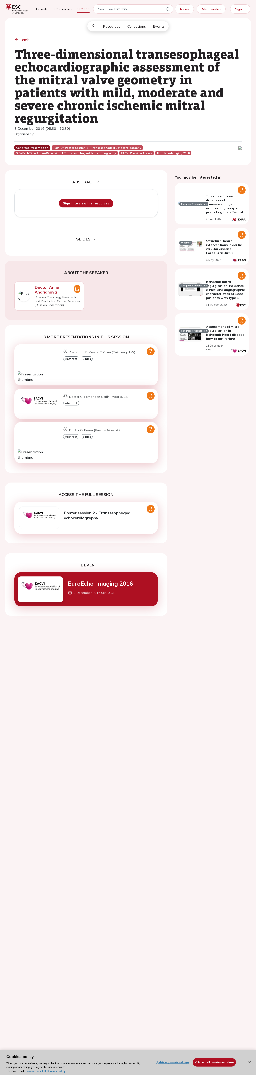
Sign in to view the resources (86, 203)
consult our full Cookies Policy (46, 1070)
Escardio (42, 9)
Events (159, 26)
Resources (111, 26)
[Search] (167, 10)
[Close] (249, 1062)
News (184, 9)
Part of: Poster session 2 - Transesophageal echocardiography (97, 147)
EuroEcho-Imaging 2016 (100, 583)
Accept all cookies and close (216, 1062)
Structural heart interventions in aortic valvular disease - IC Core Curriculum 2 (224, 247)
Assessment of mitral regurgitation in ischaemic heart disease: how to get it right (225, 333)
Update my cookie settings (172, 1062)
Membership (211, 9)
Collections (136, 26)
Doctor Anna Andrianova (47, 290)
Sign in (240, 9)
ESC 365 (83, 9)
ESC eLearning (62, 9)
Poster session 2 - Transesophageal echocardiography (97, 515)
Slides (87, 358)
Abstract (71, 358)
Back (24, 39)
